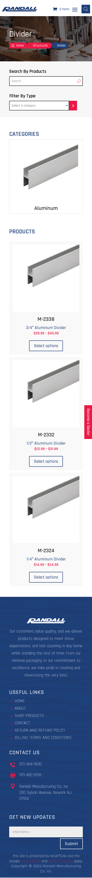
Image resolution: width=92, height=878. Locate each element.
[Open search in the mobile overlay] (86, 9)
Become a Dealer (88, 422)
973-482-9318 (30, 775)
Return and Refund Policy (40, 730)
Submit (71, 844)
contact (22, 723)
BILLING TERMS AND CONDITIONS (43, 737)
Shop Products (29, 715)
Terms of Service (60, 861)
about (20, 708)
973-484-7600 (30, 764)
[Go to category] (73, 105)
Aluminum (46, 208)
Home (20, 701)
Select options (46, 346)
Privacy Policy (30, 861)
